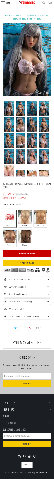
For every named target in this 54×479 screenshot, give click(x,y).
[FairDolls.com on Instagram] (19, 456)
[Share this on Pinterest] (30, 328)
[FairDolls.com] (27, 3)
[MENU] (1, 3)
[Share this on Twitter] (16, 328)
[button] (27, 279)
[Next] (49, 60)
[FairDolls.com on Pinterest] (24, 456)
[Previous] (5, 60)
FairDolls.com (20, 472)
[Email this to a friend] (38, 328)
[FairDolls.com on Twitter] (29, 456)
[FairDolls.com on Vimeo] (34, 456)
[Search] (43, 3)
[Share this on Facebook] (23, 328)
